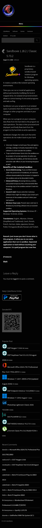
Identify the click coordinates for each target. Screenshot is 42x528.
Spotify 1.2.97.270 (21, 510)
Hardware (30, 31)
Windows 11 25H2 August (17, 398)
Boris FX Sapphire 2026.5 (20, 485)
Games (22, 31)
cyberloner (6, 475)
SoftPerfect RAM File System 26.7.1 (22, 515)
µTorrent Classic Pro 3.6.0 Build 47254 (21, 431)
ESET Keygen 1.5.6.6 (14, 348)
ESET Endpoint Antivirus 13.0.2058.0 (20, 391)
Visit (5, 261)
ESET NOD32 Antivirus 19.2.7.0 (18, 424)
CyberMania (6, 31)
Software (15, 31)
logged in (16, 279)
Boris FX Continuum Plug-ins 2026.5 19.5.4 (22, 490)
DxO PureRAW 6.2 (14, 417)
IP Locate (13, 36)
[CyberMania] (8, 16)
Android (5, 36)
